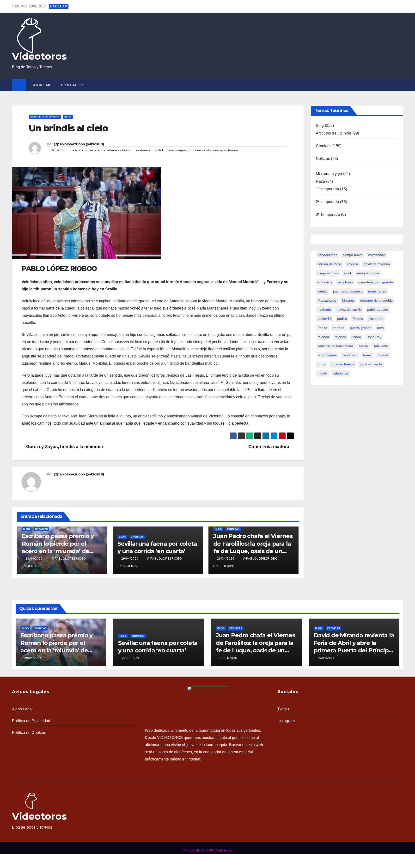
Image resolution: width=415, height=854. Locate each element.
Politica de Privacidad (31, 721)
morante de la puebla (376, 300)
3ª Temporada (328, 214)
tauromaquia (177, 150)
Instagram (286, 721)
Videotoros (39, 56)
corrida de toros (329, 264)
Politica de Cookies (29, 733)
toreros (383, 355)
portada (338, 328)
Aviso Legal (22, 709)
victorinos (231, 150)
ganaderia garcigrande (375, 282)
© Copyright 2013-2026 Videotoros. (207, 850)
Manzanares (326, 300)
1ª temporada (327, 189)
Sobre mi (40, 85)
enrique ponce (368, 273)
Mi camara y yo (329, 174)
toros (321, 364)
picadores (375, 319)
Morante (348, 300)
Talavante (380, 346)
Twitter (283, 709)
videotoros (340, 373)
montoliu (159, 150)
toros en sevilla (200, 150)
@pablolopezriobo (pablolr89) (79, 144)
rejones (340, 337)
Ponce (322, 328)
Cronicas (41, 529)
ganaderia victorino (116, 150)
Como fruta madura (269, 446)
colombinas (376, 255)
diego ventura (327, 273)
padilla (342, 319)
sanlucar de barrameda (335, 346)
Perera (358, 319)
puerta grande (361, 328)
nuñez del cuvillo (349, 309)
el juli (348, 273)
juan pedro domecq (348, 291)
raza (380, 328)
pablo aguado (377, 309)
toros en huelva (342, 364)
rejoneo (323, 337)
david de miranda (377, 264)
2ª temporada (327, 202)
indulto (322, 291)
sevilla (363, 346)
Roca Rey (373, 337)
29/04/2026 (34, 558)
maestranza (142, 150)
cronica (352, 264)
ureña (217, 150)
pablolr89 (324, 319)
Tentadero (350, 355)
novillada (324, 309)
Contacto (72, 85)
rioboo (356, 337)
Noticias (323, 159)
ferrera (94, 150)
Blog (67, 116)
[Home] (19, 85)
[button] (400, 85)
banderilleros (327, 255)
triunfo (322, 373)
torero (367, 355)
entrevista (324, 282)
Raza (320, 181)
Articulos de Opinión (44, 116)
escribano (80, 150)
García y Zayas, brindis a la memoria (64, 446)
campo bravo (353, 255)
